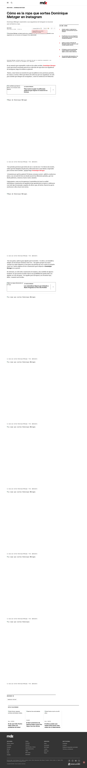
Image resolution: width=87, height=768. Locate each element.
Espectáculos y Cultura (30, 747)
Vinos (8, 752)
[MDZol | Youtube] (76, 761)
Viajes (26, 750)
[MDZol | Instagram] (73, 761)
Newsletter (27, 754)
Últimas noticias (10, 743)
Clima (45, 743)
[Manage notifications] (84, 762)
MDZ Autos (27, 752)
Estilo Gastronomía (29, 748)
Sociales (9, 754)
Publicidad (65, 743)
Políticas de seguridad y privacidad (70, 747)
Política (26, 741)
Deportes (27, 745)
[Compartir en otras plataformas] (54, 28)
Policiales (9, 747)
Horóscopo (46, 745)
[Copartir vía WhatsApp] (52, 28)
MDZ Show (9, 28)
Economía (9, 745)
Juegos (45, 749)
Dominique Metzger (12, 699)
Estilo (8, 751)
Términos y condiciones (68, 749)
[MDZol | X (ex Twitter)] (79, 761)
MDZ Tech (46, 751)
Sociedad (27, 743)
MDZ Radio (46, 747)
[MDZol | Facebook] (69, 761)
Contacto (65, 745)
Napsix (45, 752)
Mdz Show (9, 7)
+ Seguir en (45, 28)
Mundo (8, 749)
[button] (8, 2)
